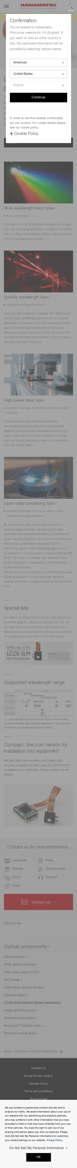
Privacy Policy (54, 1140)
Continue (38, 97)
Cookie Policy (26, 134)
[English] (38, 85)
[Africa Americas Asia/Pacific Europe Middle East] (38, 63)
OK (39, 1157)
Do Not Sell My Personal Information (36, 1148)
